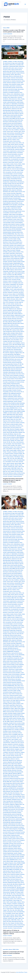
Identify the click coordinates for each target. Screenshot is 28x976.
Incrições (5, 272)
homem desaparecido (15, 258)
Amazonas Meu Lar (7, 81)
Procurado (22, 380)
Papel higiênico (17, 354)
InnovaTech (9, 274)
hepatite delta (20, 255)
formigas (18, 238)
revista (7, 406)
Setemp (17, 427)
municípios (13, 333)
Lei (7, 294)
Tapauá (18, 440)
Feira (16, 225)
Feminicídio (5, 229)
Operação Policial (17, 349)
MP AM (4, 329)
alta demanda (16, 76)
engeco (8, 207)
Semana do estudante (15, 422)
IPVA (4, 284)
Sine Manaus (10, 434)
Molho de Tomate (14, 325)
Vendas (20, 464)
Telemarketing (6, 447)
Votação (12, 471)
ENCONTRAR (5, 204)
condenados (5, 157)
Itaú (8, 286)
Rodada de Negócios (9, 411)
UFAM (18, 458)
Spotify (22, 435)
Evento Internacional (11, 220)
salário (18, 412)
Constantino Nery (6, 159)
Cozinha (8, 164)
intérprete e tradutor (7, 281)
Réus (18, 404)
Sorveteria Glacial (10, 435)
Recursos (10, 399)
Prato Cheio (18, 373)
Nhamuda (8, 339)
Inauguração (5, 271)
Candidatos (16, 129)
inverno (10, 282)
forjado (14, 238)
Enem (4, 206)
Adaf (22, 64)
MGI (4, 321)
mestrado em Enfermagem (8, 320)
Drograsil (17, 194)
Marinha (19, 312)
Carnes (22, 133)
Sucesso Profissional (11, 437)
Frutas (9, 242)
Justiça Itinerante (6, 290)
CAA (4, 126)
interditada (21, 277)
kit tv (19, 290)
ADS (10, 68)
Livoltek (20, 299)
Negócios (21, 338)
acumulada (18, 64)
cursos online (21, 175)
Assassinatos (6, 95)
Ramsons (19, 396)
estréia (14, 219)
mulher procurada (16, 331)
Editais (11, 196)
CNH (15, 147)
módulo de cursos (6, 325)
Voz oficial (17, 471)
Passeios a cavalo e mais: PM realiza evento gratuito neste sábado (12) (14, 30)
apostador (13, 87)
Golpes (4, 250)
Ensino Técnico (15, 209)
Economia (5, 646)
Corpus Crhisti (11, 162)
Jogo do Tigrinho (14, 287)
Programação (12, 385)
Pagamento (12, 352)
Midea (6, 321)
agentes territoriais (7, 72)
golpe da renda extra (20, 248)
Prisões (4, 378)
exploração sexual (7, 224)
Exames (13, 222)
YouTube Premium (21, 473)
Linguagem (17, 297)
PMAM (8, 27)
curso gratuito (8, 172)
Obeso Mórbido (18, 344)
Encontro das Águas (13, 204)
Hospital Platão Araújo (7, 264)
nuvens (10, 344)
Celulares (14, 139)
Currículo (8, 170)
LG (16, 294)
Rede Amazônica (15, 399)
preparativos (16, 375)
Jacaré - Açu (19, 286)
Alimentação (5, 76)
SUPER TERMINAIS (20, 437)
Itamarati (5, 286)
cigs (13, 146)
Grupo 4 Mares (6, 253)
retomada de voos (7, 404)
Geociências (10, 246)
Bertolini (4, 566)
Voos (9, 471)
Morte (22, 326)
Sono (20, 434)
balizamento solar (15, 108)
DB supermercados (17, 177)
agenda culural (6, 71)
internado (18, 279)
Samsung (21, 414)
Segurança (5, 420)
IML (6, 269)
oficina (20, 346)
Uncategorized (10, 460)
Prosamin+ (19, 390)
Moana (22, 323)
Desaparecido (19, 180)
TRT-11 (4, 456)
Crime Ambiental (18, 165)
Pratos (22, 373)
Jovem (20, 287)
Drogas (12, 194)
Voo (6, 471)
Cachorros (9, 128)
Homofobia (10, 261)
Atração (22, 98)
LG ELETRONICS (20, 294)
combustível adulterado (19, 149)
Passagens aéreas (7, 357)
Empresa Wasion (14, 203)
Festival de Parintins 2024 (17, 232)
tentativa (11, 447)
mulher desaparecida (7, 331)
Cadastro (14, 128)
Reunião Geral (14, 404)
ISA (17, 284)
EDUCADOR (5, 198)
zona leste (5, 476)
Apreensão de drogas (12, 89)
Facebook (17, 224)
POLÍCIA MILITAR (6, 370)
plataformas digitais (20, 367)
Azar (10, 107)
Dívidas (12, 191)
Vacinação (21, 461)
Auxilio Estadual (20, 102)
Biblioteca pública (17, 116)
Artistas (8, 94)
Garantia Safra (6, 245)
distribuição (19, 190)
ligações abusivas (10, 297)
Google (8, 250)
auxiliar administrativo (11, 102)
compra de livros (20, 151)
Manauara (10, 305)
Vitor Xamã (8, 469)
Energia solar (19, 206)
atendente (20, 97)
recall (18, 398)
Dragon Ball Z (18, 193)
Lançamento (10, 292)
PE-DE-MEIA (5, 359)
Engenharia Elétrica (7, 209)
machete (12, 303)
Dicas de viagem (15, 188)
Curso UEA (14, 172)
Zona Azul (5, 474)
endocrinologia (21, 204)
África (9, 69)
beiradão (5, 115)
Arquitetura (5, 92)
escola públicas (6, 212)
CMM (12, 147)
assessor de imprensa (13, 95)
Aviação (4, 107)
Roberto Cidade (10, 409)
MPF (11, 329)
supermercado (6, 438)
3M (3, 63)
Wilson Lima (5, 473)
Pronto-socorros (15, 388)
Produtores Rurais (20, 382)
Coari (18, 147)
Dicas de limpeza (19, 186)
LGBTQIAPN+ (6, 295)
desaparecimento (13, 181)
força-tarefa (10, 238)
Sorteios (5, 435)
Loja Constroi (11, 300)
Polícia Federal (19, 368)
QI (23, 391)
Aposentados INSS (7, 87)
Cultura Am (9, 168)
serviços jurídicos (12, 425)
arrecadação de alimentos (13, 92)
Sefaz (20, 419)
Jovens (11, 289)
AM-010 (21, 76)
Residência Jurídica (15, 403)
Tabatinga (21, 438)
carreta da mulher (11, 134)
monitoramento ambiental (8, 326)
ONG (21, 347)
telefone (19, 445)
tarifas (22, 440)
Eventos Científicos (20, 220)
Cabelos (17, 126)
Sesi (22, 425)
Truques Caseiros (10, 456)
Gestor (4, 248)
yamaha (15, 473)
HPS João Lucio (16, 264)
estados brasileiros (19, 669)
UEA (16, 458)
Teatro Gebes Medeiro (16, 443)
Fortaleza (15, 240)
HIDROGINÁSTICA (6, 256)
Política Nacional (11, 372)
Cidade (9, 144)
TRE (23, 453)
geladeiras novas (20, 245)
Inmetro (4, 274)
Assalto (22, 94)
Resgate (20, 401)
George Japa (16, 246)
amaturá (4, 77)
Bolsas (16, 121)
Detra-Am (14, 183)
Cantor (11, 131)
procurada (17, 380)
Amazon (8, 77)
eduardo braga (17, 196)
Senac (4, 424)
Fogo (18, 237)
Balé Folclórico (8, 108)
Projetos (10, 386)
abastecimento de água (10, 63)
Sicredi (8, 432)
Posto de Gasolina (11, 373)
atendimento (5, 98)
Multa (9, 333)
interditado (5, 279)
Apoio (22, 84)
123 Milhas (5, 61)
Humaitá (10, 266)
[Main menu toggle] (25, 4)
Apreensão (5, 89)
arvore (12, 94)
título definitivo (9, 448)
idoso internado (21, 268)
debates (4, 178)
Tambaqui (12, 440)
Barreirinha (9, 113)
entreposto (5, 211)
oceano (16, 346)
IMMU (8, 269)
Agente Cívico (12, 71)
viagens (19, 466)
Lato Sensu (21, 292)
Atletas (19, 98)
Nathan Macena (15, 338)
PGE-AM (21, 364)
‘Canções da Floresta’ (17, 476)
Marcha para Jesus (7, 312)
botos (12, 123)
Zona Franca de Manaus (18, 474)
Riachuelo (11, 406)
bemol (12, 115)
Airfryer (12, 74)
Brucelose (20, 124)
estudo (18, 219)
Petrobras (15, 364)
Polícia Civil (13, 368)
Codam (4, 149)
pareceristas (17, 355)
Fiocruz (15, 235)
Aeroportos (5, 69)
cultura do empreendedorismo (18, 168)
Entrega (20, 209)
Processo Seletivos (19, 378)
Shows (19, 430)
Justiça (14, 289)
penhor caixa (20, 359)
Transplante (14, 451)
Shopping (17, 429)
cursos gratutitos (14, 175)
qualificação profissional (16, 393)
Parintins (22, 355)
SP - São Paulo (18, 435)
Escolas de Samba (13, 212)
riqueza (7, 408)
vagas (23, 463)
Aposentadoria (6, 85)
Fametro (7, 225)
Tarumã (4, 442)
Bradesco (20, 123)
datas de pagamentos (7, 177)
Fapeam (11, 225)
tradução (19, 450)
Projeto (17, 385)
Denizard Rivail (14, 178)
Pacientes (7, 352)
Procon (13, 380)
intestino (20, 281)
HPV (7, 266)
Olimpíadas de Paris (16, 347)
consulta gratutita (14, 159)
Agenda (13, 69)
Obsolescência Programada (8, 346)
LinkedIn (8, 299)
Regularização (10, 401)
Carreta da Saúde (18, 134)
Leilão (13, 294)
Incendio (19, 271)
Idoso (16, 268)
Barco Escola (8, 111)
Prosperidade (6, 391)
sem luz (8, 422)
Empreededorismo (12, 201)
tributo (10, 455)
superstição (12, 438)
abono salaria (18, 63)
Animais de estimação (11, 82)
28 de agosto (20, 61)
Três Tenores (5, 455)
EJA (8, 199)
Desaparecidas (12, 180)
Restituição (22, 403)
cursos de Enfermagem (8, 173)
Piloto (4, 365)
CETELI (20, 142)
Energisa (5, 207)
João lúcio (9, 287)
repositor (16, 401)
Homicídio (5, 261)
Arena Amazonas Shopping (13, 90)
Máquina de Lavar (12, 308)
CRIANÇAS (9, 165)
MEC (13, 313)
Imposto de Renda (18, 269)
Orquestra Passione (18, 351)
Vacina (16, 461)
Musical (20, 333)
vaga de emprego (10, 463)
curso (11, 170)
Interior (9, 279)
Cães (22, 128)
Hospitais (15, 261)
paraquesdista (11, 355)
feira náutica (19, 227)
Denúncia (19, 178)
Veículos (16, 464)
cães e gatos (5, 129)
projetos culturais (16, 386)
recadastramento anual (12, 398)
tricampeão (14, 455)
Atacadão (5, 97)
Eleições (16, 199)
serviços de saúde (14, 424)
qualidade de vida (6, 393)
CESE (9, 142)
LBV (4, 294)
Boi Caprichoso (11, 120)
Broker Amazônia (14, 124)
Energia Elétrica (13, 206)
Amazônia (13, 81)
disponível (14, 190)
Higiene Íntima (18, 256)
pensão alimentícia (7, 360)
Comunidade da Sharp (11, 152)
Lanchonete (15, 292)
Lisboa (17, 299)
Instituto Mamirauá (10, 276)
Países (20, 352)
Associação (21, 95)
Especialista (5, 216)
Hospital (19, 261)
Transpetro (9, 451)
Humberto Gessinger (17, 266)
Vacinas (4, 463)
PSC (21, 391)
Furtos (7, 243)
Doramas (8, 193)
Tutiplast (5, 458)
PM (3, 368)
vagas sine (12, 464)
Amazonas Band (19, 77)
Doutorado (13, 193)
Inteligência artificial (7, 277)
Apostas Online (19, 87)
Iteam (10, 286)
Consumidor (21, 159)
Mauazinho (5, 313)
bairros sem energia (19, 107)
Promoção (9, 388)
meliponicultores (18, 315)
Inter (13, 277)
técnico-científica (11, 445)
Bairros (13, 107)
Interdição (16, 277)
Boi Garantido (17, 120)
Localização (5, 300)
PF (18, 364)
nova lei (21, 339)
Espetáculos (8, 217)
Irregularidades (13, 284)
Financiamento (10, 235)
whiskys (21, 471)
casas (19, 136)
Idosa (13, 268)
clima (23, 146)
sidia (11, 432)
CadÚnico (19, 128)
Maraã (20, 310)
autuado (4, 102)
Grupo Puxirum (19, 253)
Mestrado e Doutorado (17, 318)
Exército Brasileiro (19, 222)
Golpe (14, 248)
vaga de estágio (18, 463)
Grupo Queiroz (6, 255)
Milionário (10, 321)
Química (15, 396)
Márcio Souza (14, 312)
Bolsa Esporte (6, 121)
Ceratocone (5, 142)
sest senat (12, 427)
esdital (10, 214)
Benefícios (20, 115)
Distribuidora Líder (7, 191)
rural (9, 412)
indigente (9, 272)
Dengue (8, 178)
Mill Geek (15, 321)
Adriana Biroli (5, 68)
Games (20, 243)
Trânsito (4, 451)
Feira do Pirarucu (13, 227)
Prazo (4, 375)
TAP (16, 440)
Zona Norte (10, 476)
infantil (16, 272)
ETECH (21, 219)
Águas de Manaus (6, 74)
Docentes (20, 191)
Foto (18, 240)
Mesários (5, 318)
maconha (17, 303)
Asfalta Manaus (17, 94)
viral (21, 468)
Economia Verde (6, 196)
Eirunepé (5, 199)
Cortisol (20, 162)
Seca (17, 419)
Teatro (14, 442)
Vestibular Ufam (11, 466)
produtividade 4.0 (12, 382)
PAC (4, 352)
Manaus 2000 (19, 305)
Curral (4, 170)
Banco (21, 108)
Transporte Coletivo (9, 453)
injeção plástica (21, 272)
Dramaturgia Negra (7, 194)
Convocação (16, 160)
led (5, 294)
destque (10, 183)
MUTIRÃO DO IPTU (12, 336)
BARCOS (5, 113)
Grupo (22, 251)
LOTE (7, 302)
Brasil (4, 124)
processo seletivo (10, 378)
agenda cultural (18, 69)
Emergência (5, 201)
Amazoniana (18, 81)
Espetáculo (10, 216)
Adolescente (21, 66)
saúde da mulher (6, 419)
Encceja (20, 203)
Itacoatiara (21, 284)
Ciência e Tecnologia (19, 144)
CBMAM (4, 139)
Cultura (4, 27)
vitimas (4, 469)
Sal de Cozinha (13, 412)
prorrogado (9, 390)
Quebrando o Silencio (7, 394)
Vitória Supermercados (16, 469)
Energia (7, 206)
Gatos (15, 245)
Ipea (22, 282)
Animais (4, 82)
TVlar (8, 458)
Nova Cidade (16, 339)
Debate (22, 177)
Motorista (21, 328)
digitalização (5, 190)
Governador (12, 250)
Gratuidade (5, 251)
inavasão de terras (12, 271)
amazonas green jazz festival (17, 79)
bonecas (9, 123)
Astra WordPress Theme (21, 972)
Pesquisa (19, 360)
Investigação (15, 282)
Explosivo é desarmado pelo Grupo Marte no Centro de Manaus (13, 952)
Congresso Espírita (20, 157)
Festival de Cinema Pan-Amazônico (14, 230)
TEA (11, 442)
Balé (4, 108)
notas (12, 339)
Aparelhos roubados (16, 84)
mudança (14, 329)
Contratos (11, 160)
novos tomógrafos (16, 342)
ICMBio (7, 268)
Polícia (17, 949)
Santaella (17, 416)
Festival (9, 229)
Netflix (4, 339)
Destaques (5, 183)
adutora (16, 68)
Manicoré (13, 307)
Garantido (11, 245)
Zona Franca (10, 474)
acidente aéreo (12, 64)
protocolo (11, 391)
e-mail (20, 194)
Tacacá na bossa (6, 440)
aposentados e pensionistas (16, 85)
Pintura (7, 365)
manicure (17, 307)
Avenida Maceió (20, 105)
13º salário (15, 61)
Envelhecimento (11, 211)
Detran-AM (19, 183)
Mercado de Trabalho (10, 316)
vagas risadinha (6, 464)
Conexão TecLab (12, 157)
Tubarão (22, 456)
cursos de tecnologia (17, 173)
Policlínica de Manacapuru (16, 370)
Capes (19, 131)
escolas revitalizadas (19, 664)
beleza (8, 115)
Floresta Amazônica (12, 237)
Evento (4, 220)
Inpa (13, 274)
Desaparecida (6, 180)
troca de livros (21, 455)
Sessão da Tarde (6, 427)
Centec (11, 141)
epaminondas (18, 211)
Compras (5, 152)
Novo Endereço (16, 341)
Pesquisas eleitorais (7, 362)
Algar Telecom (18, 74)
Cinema (15, 146)
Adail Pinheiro (6, 66)
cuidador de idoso (11, 167)
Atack (8, 97)
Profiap (4, 383)
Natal (4, 338)
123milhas (10, 61)
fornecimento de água (7, 240)
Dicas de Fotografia (12, 186)
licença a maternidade (13, 295)
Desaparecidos (6, 181)
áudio (13, 100)
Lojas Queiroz (17, 300)
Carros (4, 136)
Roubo (15, 411)
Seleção (13, 420)
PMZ (9, 368)
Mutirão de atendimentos (12, 334)
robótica (15, 409)
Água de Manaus (20, 72)
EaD (23, 194)
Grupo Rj (11, 255)
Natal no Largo (9, 338)
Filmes (19, 233)
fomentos (22, 237)
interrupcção (15, 281)
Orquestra (11, 351)
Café (10, 129)
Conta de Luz (5, 160)
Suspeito (17, 438)
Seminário (22, 422)
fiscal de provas (20, 235)
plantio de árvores (11, 367)
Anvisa (10, 84)
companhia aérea (13, 151)
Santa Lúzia (12, 416)
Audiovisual (17, 100)
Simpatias (20, 432)
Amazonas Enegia (6, 79)
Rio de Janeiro (17, 406)
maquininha (9, 310)
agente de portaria (20, 71)
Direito (10, 190)
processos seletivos (7, 380)
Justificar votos (14, 290)
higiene (12, 256)
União (15, 460)
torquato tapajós (13, 450)
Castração (10, 137)
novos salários (9, 342)
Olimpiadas (9, 347)
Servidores (18, 425)
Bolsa (22, 120)
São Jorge (22, 417)
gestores (8, 248)
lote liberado (11, 302)
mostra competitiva (15, 328)
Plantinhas (5, 367)
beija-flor (21, 113)
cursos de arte (20, 172)
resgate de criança (7, 403)
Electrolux (12, 199)
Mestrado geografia (19, 320)
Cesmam (13, 142)
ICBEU (4, 268)
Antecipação (5, 84)
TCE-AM (8, 442)
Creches (16, 164)
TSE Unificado (17, 456)
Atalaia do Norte (13, 97)
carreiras (5, 134)
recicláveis (5, 399)
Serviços (8, 424)
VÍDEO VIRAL (14, 468)
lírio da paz (13, 299)
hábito (15, 255)
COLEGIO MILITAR (10, 149)
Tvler (11, 458)
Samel (17, 414)
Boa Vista (18, 118)
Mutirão (4, 334)
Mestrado (9, 318)
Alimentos (11, 76)
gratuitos (18, 251)
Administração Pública (13, 66)
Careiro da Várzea (10, 133)
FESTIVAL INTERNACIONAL (8, 233)
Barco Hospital (15, 111)
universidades (8, 461)
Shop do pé (12, 429)
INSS (16, 274)
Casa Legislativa (14, 136)
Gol (11, 248)
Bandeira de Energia (15, 110)
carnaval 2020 (18, 133)
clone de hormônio (7, 147)
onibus (4, 349)
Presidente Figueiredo (13, 377)
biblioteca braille (9, 116)
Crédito (19, 164)
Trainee (22, 450)
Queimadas (15, 394)
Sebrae (11, 419)
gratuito (14, 251)
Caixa (12, 129)
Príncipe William (21, 377)
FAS (14, 225)
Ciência (12, 144)
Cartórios (8, 136)
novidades (5, 341)
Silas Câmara (15, 432)
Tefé (16, 445)
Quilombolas (10, 396)
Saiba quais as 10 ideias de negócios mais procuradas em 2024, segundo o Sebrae (14, 932)
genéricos (5, 246)
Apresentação (21, 89)
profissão (8, 383)
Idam (11, 268)
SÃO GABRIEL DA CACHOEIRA (13, 417)
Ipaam (19, 282)
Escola (23, 211)
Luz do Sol (8, 303)
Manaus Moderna (6, 307)
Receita (21, 398)
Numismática (5, 344)
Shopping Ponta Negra (12, 430)
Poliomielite (5, 372)
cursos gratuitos (6, 175)
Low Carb (16, 302)
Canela (8, 131)
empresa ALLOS (20, 201)
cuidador (5, 167)
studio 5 (4, 437)
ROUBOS (19, 411)
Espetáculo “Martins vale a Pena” (15, 667)
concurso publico (10, 155)
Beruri (4, 116)
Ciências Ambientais (7, 146)
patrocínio (13, 357)
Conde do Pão (18, 155)
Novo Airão (10, 341)
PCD (17, 357)
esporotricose (15, 217)
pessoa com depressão (17, 362)
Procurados (5, 382)
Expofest (13, 224)
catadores (20, 137)
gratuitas (10, 251)
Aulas (21, 100)
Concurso (5, 154)
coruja (4, 164)
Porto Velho (18, 372)
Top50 (7, 450)
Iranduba (7, 284)
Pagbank (17, 352)
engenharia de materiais (16, 207)
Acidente (7, 64)
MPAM (8, 329)
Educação (22, 196)
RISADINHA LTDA (13, 408)
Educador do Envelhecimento (14, 198)
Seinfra (9, 420)
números (22, 342)
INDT (13, 272)
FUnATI (13, 242)
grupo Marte (12, 253)
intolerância (5, 282)
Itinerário (14, 286)
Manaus (14, 305)
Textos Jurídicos (17, 447)
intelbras (16, 276)
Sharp (8, 429)
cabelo (13, 126)
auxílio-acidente (6, 103)
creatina (11, 164)
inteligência (21, 276)
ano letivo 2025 (19, 82)
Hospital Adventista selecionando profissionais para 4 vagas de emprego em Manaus (13, 480)
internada (14, 279)
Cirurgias (20, 146)
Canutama (16, 131)
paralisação (5, 355)
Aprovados (5, 90)
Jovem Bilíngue (6, 289)
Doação (16, 191)
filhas (16, 233)
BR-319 (15, 123)
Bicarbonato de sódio (7, 118)
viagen (16, 466)
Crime (13, 165)
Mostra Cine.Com (6, 328)
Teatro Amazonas (19, 442)
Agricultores (14, 72)
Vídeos (18, 468)
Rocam (19, 409)
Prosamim (14, 390)
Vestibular (5, 466)
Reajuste (5, 398)
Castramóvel (15, 137)
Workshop (10, 473)
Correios (16, 162)
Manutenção (5, 308)
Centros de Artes (16, 141)
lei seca (10, 294)
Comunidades (20, 152)
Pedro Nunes (11, 359)
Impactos (12, 269)
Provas (18, 391)
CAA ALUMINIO (8, 126)
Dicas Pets (21, 188)
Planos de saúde (18, 365)
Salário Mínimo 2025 (11, 414)
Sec (15, 419)
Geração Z (21, 246)
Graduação (18, 250)
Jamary (4, 287)
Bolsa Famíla (11, 121)
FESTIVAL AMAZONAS (16, 229)
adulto (12, 68)
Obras (23, 344)
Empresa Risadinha (7, 203)
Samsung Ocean (6, 416)
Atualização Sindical (7, 100)
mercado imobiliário (19, 316)
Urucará (13, 461)
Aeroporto (20, 68)
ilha (3, 269)
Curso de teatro (16, 170)
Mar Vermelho (16, 310)
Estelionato (10, 219)
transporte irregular (18, 453)
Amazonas (13, 77)
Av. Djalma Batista (14, 103)
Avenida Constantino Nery (11, 105)
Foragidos (5, 238)
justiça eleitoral (20, 289)
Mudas (18, 329)
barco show (20, 111)
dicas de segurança (7, 188)
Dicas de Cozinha (13, 185)
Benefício (16, 115)
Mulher (21, 329)
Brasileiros (8, 124)
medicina (16, 313)
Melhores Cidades (10, 315)
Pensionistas (14, 360)
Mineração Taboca (16, 323)
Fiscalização (5, 237)
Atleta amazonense (13, 98)
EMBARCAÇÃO (21, 199)
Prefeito (7, 375)
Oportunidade (6, 351)
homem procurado (18, 260)
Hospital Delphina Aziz (18, 263)
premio (11, 375)
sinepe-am (16, 434)
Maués (9, 313)
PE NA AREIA (21, 357)
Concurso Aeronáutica (12, 154)
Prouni (15, 391)
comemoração (6, 151)
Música (17, 333)
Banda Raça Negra (6, 110)
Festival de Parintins (7, 232)
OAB (13, 344)
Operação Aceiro (9, 349)
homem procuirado (10, 260)
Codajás (21, 147)
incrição (22, 271)
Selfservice (17, 420)
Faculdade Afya (18, 675)
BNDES (13, 118)
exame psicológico (7, 222)
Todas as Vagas (16, 448)
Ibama (23, 266)
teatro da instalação (7, 443)
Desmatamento (21, 181)
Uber (13, 458)
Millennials (10, 323)
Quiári (19, 394)
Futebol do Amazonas (14, 243)
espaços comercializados (17, 214)
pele (16, 359)
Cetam (16, 142)
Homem (8, 258)
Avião (8, 107)
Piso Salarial (11, 365)
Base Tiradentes (15, 113)
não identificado (20, 336)
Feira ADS (20, 225)
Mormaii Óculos (17, 326)
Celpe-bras (9, 139)
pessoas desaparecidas (8, 364)
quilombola (5, 396)
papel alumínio (10, 354)
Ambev (23, 81)
